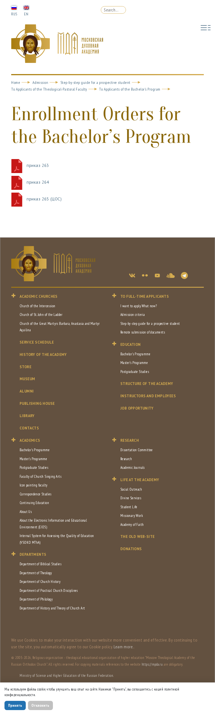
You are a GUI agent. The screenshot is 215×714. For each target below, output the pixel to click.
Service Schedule (37, 342)
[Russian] (14, 7)
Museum (27, 379)
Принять (15, 705)
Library (27, 415)
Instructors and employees (148, 396)
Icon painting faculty (33, 485)
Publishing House (37, 403)
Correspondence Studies (36, 494)
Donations (131, 549)
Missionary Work (131, 515)
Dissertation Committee (136, 450)
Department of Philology (36, 599)
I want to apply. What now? (138, 306)
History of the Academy (43, 354)
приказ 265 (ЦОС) (44, 199)
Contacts (29, 428)
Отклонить (40, 705)
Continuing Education (34, 502)
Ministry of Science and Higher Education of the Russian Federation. (67, 675)
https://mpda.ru (152, 664)
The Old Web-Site (137, 536)
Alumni (27, 391)
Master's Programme (134, 362)
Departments (33, 554)
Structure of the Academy (146, 383)
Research (129, 440)
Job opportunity (136, 408)
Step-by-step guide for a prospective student (95, 82)
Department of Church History (40, 581)
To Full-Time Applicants (144, 296)
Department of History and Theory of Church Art (52, 608)
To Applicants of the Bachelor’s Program (129, 89)
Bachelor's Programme (135, 354)
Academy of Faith (132, 524)
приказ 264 (38, 182)
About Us (26, 511)
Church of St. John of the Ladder (41, 314)
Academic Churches (39, 296)
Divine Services (130, 498)
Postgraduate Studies (134, 371)
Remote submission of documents (142, 332)
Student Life (128, 507)
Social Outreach (131, 489)
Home (15, 82)
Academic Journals (132, 467)
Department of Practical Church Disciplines (49, 590)
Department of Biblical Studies (40, 564)
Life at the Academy (139, 479)
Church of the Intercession (37, 306)
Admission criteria (132, 314)
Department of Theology (36, 573)
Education (130, 344)
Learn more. (124, 646)
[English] (26, 7)
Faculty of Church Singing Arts (40, 476)
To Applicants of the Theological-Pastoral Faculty (49, 89)
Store (25, 367)
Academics (30, 440)
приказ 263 (38, 165)
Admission (40, 82)
